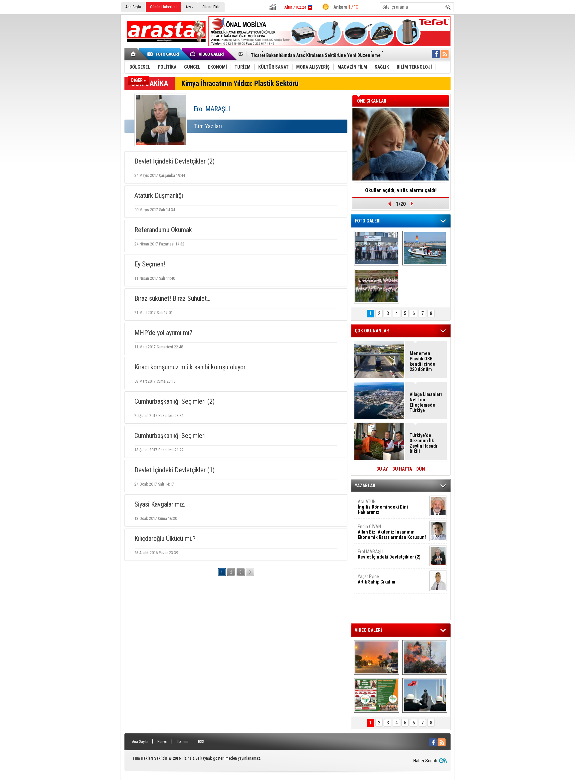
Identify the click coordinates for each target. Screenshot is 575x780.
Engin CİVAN (392, 532)
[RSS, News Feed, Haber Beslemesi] (445, 54)
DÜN (420, 469)
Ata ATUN (383, 507)
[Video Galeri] (207, 54)
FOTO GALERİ (368, 220)
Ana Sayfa (133, 7)
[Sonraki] (250, 572)
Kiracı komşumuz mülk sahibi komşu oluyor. (190, 367)
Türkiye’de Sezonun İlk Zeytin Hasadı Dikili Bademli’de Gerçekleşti (423, 443)
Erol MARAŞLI (389, 554)
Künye (162, 741)
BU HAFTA (402, 469)
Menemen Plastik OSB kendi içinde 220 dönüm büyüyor (422, 361)
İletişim (182, 741)
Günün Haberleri (163, 7)
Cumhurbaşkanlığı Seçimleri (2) (174, 401)
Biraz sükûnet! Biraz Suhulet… (172, 298)
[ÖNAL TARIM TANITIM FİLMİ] (376, 695)
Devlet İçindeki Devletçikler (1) (174, 470)
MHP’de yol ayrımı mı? (163, 333)
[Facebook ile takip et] (436, 54)
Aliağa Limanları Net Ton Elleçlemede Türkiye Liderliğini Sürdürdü (426, 402)
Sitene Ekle (211, 7)
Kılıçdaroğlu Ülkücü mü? (165, 539)
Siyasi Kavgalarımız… (161, 504)
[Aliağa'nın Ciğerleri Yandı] (424, 657)
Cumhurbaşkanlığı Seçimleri (170, 436)
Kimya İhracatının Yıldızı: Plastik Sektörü (239, 83)
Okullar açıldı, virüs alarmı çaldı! (401, 190)
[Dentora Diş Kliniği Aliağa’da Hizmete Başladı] (376, 248)
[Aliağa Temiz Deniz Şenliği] (424, 248)
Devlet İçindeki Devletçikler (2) (174, 161)
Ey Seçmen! (149, 264)
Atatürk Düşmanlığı (158, 195)
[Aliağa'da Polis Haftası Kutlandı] (424, 695)
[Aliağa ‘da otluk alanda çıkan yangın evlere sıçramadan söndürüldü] (376, 657)
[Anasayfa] (133, 54)
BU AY (382, 469)
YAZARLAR (365, 485)
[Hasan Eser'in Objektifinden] (376, 286)
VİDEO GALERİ (368, 630)
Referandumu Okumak (163, 230)
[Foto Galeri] (164, 54)
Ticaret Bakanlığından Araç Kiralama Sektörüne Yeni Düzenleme (316, 54)
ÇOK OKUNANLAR (372, 330)
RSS (201, 741)
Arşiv (189, 7)
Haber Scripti (425, 760)
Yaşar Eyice (376, 579)
